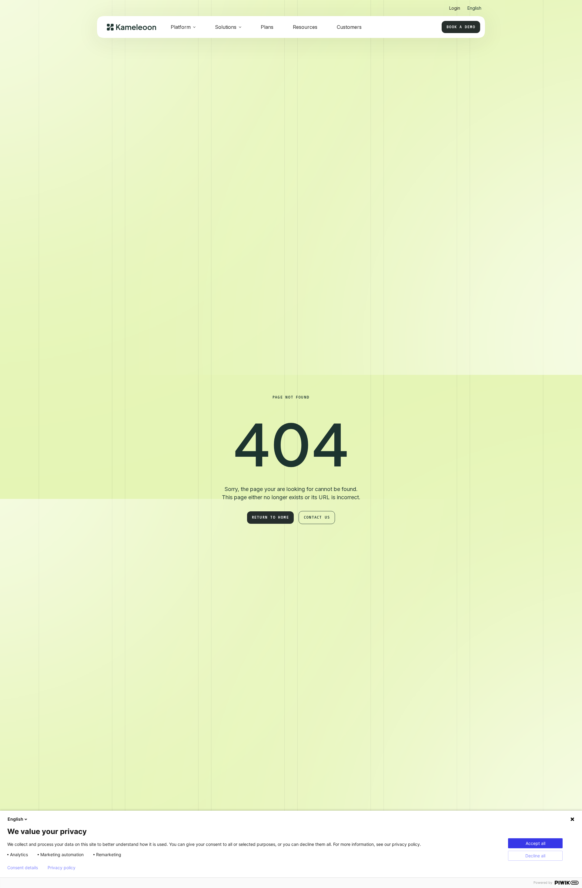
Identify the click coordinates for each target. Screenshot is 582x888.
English (15, 819)
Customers (349, 27)
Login (454, 8)
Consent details (22, 867)
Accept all (535, 843)
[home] (131, 27)
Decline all (535, 855)
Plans (267, 27)
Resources (305, 27)
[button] (474, 5)
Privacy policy (61, 867)
